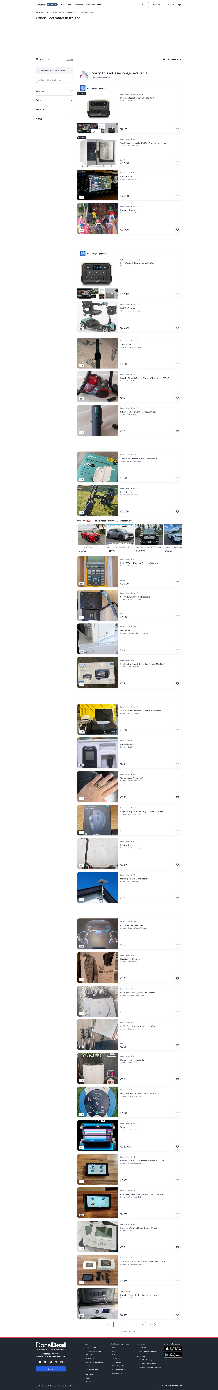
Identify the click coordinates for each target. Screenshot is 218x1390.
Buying (114, 1351)
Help (114, 1347)
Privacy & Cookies (49, 1386)
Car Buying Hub (92, 1369)
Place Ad (156, 5)
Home (48, 12)
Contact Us (116, 1362)
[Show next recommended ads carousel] (180, 521)
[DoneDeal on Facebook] (39, 1362)
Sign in (50, 1369)
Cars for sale (91, 1347)
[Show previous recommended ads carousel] (175, 521)
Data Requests (118, 1366)
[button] (93, 4)
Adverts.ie (90, 1382)
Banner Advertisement (147, 1363)
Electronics (72, 12)
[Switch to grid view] (164, 59)
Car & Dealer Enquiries (147, 1360)
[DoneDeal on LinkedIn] (56, 1362)
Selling (114, 1355)
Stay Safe (115, 1358)
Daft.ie (88, 1378)
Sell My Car (90, 1358)
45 (143, 1325)
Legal (38, 1386)
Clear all (69, 59)
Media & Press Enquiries (148, 1351)
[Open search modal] (143, 4)
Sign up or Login (174, 4)
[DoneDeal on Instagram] (61, 1362)
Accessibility (117, 1373)
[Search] (39, 80)
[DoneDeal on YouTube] (50, 1362)
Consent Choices (118, 1369)
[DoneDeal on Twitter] (45, 1362)
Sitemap (89, 1366)
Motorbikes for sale (93, 1351)
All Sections (59, 12)
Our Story (142, 1347)
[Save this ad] (177, 128)
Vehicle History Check (94, 1362)
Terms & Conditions (65, 1386)
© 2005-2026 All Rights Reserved (169, 1385)
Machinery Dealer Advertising (150, 1367)
